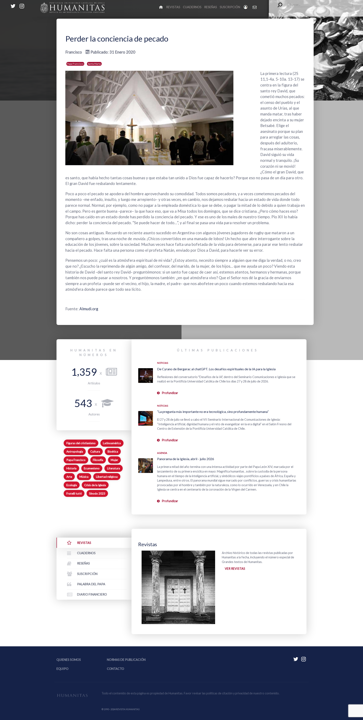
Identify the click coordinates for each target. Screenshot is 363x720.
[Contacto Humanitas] (255, 7)
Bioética (113, 451)
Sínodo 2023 (97, 493)
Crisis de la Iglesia (95, 485)
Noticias (162, 362)
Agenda (162, 453)
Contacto (115, 668)
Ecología (71, 485)
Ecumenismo (92, 468)
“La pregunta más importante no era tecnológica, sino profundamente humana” (213, 412)
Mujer (114, 460)
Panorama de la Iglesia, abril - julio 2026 (185, 459)
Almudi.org (88, 308)
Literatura (113, 468)
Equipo (62, 668)
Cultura (95, 451)
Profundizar (170, 393)
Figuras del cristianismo (81, 443)
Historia (71, 468)
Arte (69, 476)
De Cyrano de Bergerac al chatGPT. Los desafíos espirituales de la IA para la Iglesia (216, 369)
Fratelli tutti (74, 493)
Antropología (74, 451)
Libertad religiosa (107, 476)
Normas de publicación (126, 659)
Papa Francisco (75, 63)
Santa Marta (94, 63)
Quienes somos (69, 659)
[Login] (246, 7)
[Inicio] (161, 7)
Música (83, 476)
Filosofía (98, 460)
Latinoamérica (112, 443)
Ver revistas (235, 568)
